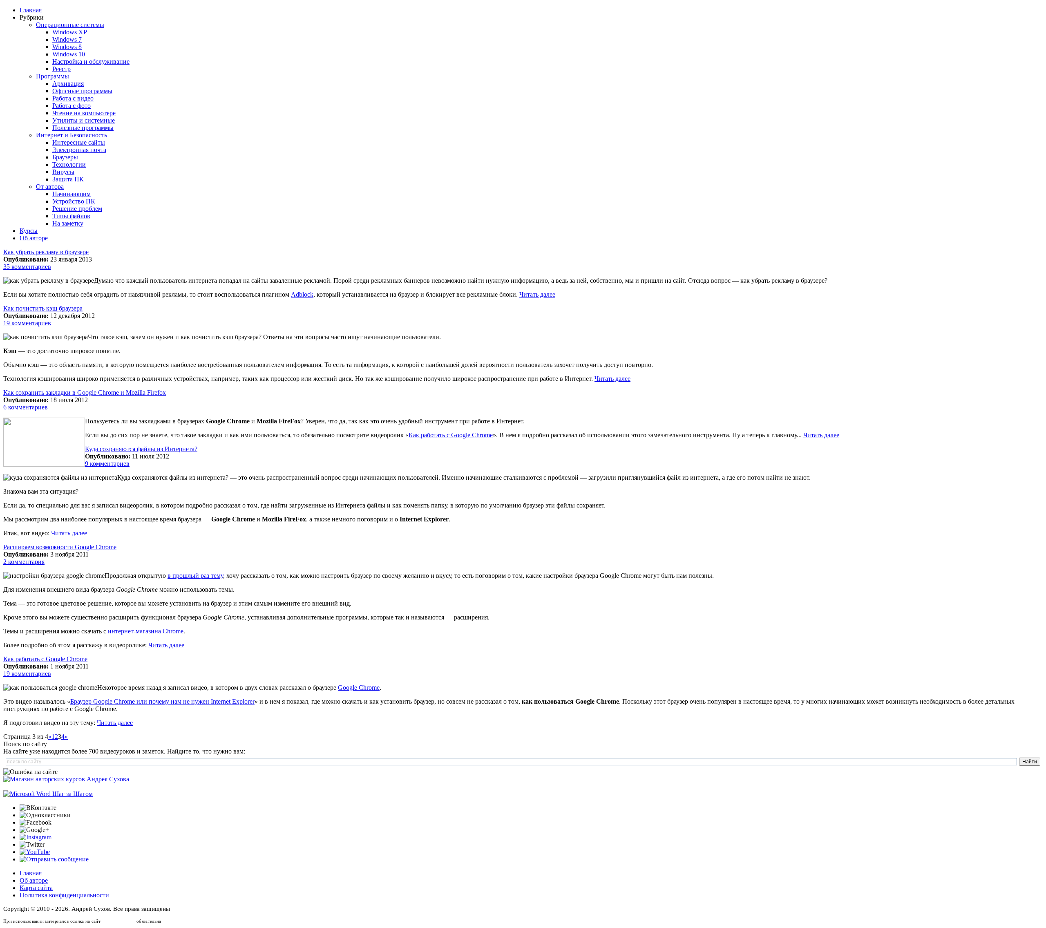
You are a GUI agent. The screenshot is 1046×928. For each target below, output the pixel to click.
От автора (50, 186)
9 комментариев (107, 463)
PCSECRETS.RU (118, 921)
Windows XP (69, 32)
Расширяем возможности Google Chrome (59, 546)
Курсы (29, 230)
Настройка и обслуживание (91, 61)
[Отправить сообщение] (54, 859)
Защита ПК (68, 179)
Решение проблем (77, 208)
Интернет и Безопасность (71, 135)
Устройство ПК (73, 201)
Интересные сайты (78, 142)
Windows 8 (67, 46)
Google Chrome (359, 687)
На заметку (67, 223)
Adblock (302, 294)
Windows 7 (67, 39)
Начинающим (71, 193)
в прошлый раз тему (195, 575)
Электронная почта (79, 149)
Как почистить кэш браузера (43, 308)
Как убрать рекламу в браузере (46, 251)
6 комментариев (25, 407)
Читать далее (537, 294)
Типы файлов (71, 215)
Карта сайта (36, 887)
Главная (31, 10)
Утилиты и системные (83, 120)
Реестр (61, 68)
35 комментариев (27, 266)
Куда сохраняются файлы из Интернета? (141, 448)
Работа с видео (73, 98)
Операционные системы (70, 24)
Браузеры (65, 157)
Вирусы (63, 171)
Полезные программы (83, 127)
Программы (52, 76)
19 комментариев (27, 323)
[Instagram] (35, 837)
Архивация (68, 83)
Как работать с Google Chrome (451, 435)
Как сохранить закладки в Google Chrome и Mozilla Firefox (84, 392)
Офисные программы (82, 90)
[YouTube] (35, 851)
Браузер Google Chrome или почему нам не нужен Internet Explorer (162, 701)
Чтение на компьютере (84, 113)
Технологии (69, 164)
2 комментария (24, 561)
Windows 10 (68, 54)
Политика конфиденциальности (64, 895)
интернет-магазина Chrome (145, 631)
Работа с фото (71, 105)
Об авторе (34, 238)
